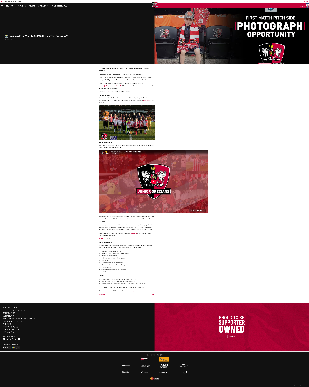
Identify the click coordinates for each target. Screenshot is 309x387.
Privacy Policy (10, 326)
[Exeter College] (183, 372)
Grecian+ (43, 5)
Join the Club (232, 336)
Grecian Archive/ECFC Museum (19, 318)
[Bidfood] (183, 366)
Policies (7, 324)
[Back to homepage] (154, 5)
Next (153, 294)
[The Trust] (145, 359)
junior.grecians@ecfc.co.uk (112, 86)
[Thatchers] (126, 372)
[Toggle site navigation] (2, 5)
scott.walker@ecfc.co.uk (133, 291)
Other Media (303, 384)
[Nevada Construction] (164, 359)
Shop (19, 1)
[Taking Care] (145, 366)
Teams (10, 5)
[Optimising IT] (145, 372)
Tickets (15, 1)
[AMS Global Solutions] (164, 365)
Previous (102, 294)
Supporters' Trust (13, 329)
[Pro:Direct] (126, 366)
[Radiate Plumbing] (154, 378)
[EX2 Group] (164, 372)
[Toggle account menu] (304, 1)
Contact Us (9, 313)
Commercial (59, 5)
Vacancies (8, 332)
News (32, 5)
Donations (8, 315)
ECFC (2, 1)
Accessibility (10, 307)
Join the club (8, 1)
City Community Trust (14, 310)
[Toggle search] (307, 1)
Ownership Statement (15, 321)
